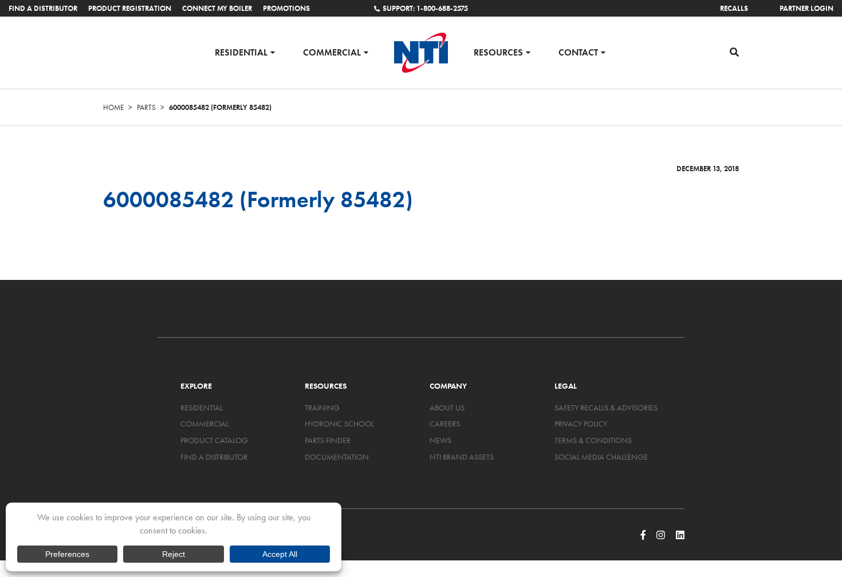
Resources (498, 52)
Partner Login (806, 8)
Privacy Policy (580, 423)
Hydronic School (339, 423)
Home (113, 107)
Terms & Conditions (593, 440)
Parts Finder (328, 440)
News (440, 440)
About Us (447, 407)
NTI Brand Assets (462, 457)
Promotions (286, 8)
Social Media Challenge (601, 457)
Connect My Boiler (217, 8)
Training (322, 407)
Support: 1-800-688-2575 (425, 8)
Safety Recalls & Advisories (606, 407)
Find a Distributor (43, 8)
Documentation (337, 457)
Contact (578, 52)
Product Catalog (214, 440)
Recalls (734, 8)
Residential (241, 52)
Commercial (332, 52)
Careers (445, 423)
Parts (146, 107)
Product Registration (129, 8)
